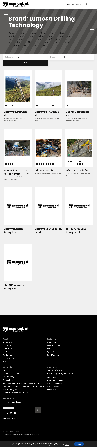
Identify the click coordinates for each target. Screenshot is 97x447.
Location (6, 370)
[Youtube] (15, 413)
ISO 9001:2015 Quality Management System (21, 383)
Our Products (8, 352)
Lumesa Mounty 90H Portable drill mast (47, 119)
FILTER (25, 63)
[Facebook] (4, 413)
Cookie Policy (8, 377)
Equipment (51, 342)
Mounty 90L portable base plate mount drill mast (15, 119)
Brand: (53, 57)
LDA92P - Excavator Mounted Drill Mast (77, 175)
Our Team (7, 345)
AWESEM (15, 418)
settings (67, 445)
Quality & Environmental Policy (15, 393)
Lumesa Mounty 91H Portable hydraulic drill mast (76, 119)
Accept (79, 444)
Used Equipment (54, 345)
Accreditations (9, 358)
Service (50, 348)
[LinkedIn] (11, 413)
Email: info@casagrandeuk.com (60, 373)
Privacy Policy (8, 380)
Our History (7, 348)
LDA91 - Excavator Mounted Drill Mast (48, 174)
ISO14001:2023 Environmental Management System (24, 386)
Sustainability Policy (11, 389)
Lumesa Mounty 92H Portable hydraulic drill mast (14, 178)
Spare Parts (52, 352)
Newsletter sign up (9, 408)
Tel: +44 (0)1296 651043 (57, 370)
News (5, 361)
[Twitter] (7, 413)
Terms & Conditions (11, 373)
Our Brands (7, 355)
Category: (9, 57)
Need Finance (53, 355)
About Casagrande (11, 342)
